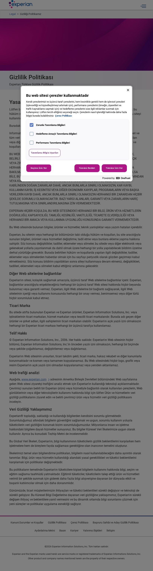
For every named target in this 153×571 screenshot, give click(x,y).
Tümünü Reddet (87, 168)
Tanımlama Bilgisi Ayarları (44, 152)
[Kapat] (128, 90)
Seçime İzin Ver (39, 168)
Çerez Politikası (63, 115)
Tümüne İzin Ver (114, 168)
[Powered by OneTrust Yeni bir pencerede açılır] (116, 179)
